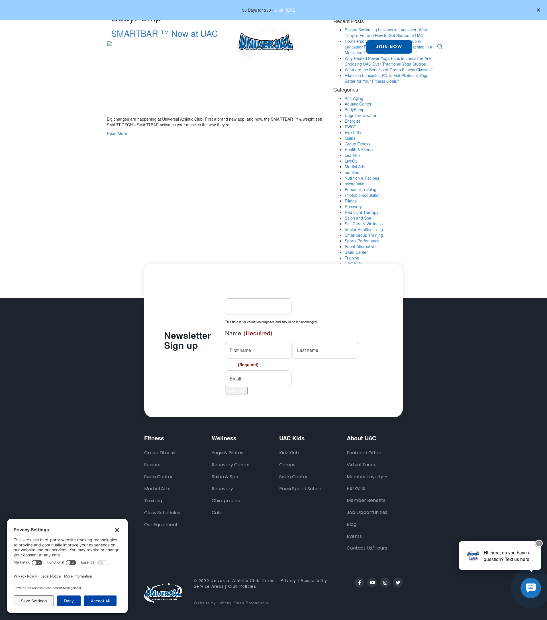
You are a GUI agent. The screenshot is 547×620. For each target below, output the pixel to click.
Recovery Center (231, 464)
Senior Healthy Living (364, 229)
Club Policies (242, 586)
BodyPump (354, 109)
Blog (351, 524)
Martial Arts (355, 166)
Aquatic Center (358, 104)
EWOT (350, 126)
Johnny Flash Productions (244, 602)
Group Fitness (357, 144)
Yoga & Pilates (227, 452)
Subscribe (236, 391)
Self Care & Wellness (364, 223)
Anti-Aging (354, 98)
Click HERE (285, 10)
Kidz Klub (289, 452)
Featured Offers (365, 452)
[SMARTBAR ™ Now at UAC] (241, 77)
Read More (117, 133)
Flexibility (353, 132)
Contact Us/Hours (367, 548)
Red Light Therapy (361, 212)
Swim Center (356, 252)
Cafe (217, 512)
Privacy (288, 580)
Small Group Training (364, 235)
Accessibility (314, 580)
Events (354, 536)
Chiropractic (226, 500)
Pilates (351, 201)
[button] (539, 10)
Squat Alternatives (361, 246)
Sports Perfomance (362, 241)
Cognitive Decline (360, 115)
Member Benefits (366, 500)
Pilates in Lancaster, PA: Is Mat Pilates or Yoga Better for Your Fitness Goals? (386, 78)
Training (352, 258)
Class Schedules (162, 512)
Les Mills (352, 155)
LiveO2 (351, 161)
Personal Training (360, 189)
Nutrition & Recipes (362, 178)
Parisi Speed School (301, 488)
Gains (350, 138)
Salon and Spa (358, 218)
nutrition (352, 172)
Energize (353, 121)
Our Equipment (161, 524)
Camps (287, 464)
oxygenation (356, 184)
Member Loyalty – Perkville (367, 482)
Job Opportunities (367, 512)
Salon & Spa (225, 476)
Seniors (152, 464)
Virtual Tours (361, 464)
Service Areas (209, 586)
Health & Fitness (359, 149)
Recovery (353, 206)
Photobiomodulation (363, 195)
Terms (269, 580)
